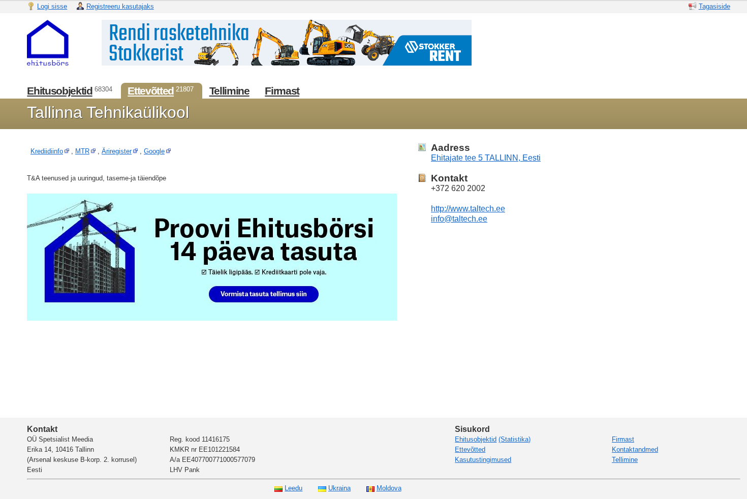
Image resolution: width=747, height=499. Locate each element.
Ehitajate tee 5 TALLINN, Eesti (486, 157)
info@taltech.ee (459, 218)
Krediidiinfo (46, 151)
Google (154, 151)
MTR (82, 151)
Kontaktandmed (635, 449)
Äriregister (117, 151)
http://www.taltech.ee (468, 208)
